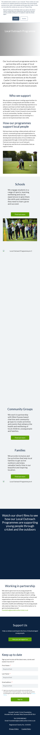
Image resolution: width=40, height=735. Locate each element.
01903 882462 (21, 718)
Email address (6, 682)
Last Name (5, 674)
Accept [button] (16, 18)
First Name (6, 665)
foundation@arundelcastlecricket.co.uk (15, 610)
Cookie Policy (26, 729)
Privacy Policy (14, 729)
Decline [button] (24, 18)
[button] (20, 214)
